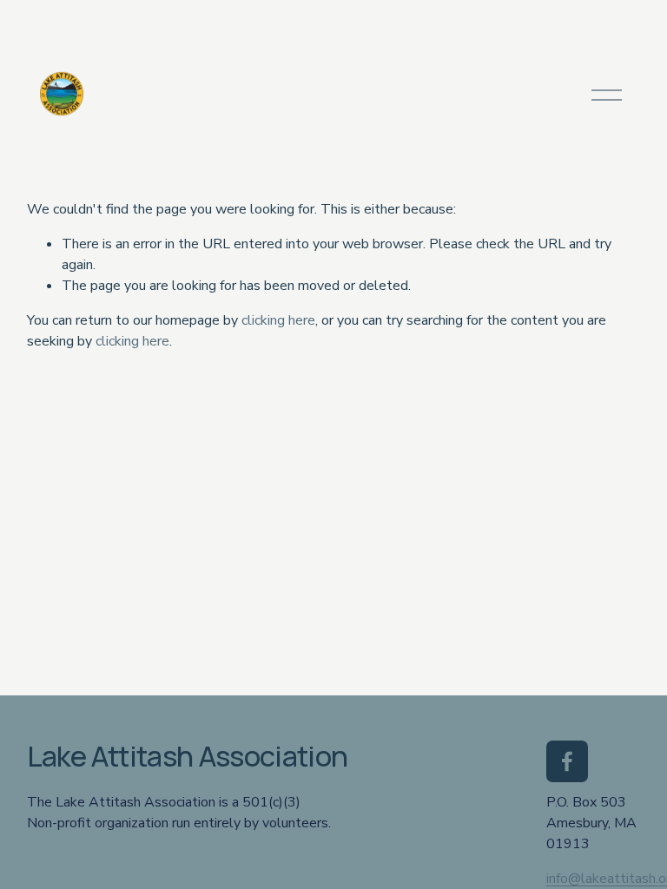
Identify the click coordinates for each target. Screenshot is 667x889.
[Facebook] (567, 761)
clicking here (278, 320)
